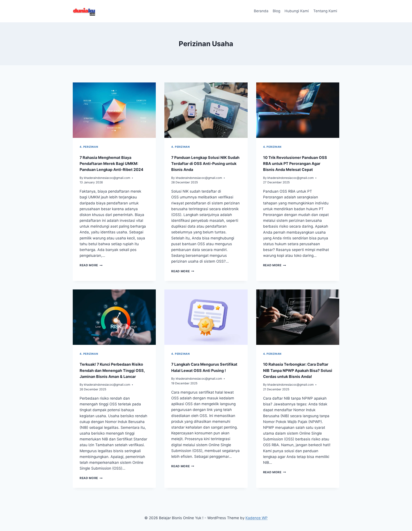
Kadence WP (256, 518)
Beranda (261, 11)
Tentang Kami (325, 11)
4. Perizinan (89, 146)
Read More (91, 265)
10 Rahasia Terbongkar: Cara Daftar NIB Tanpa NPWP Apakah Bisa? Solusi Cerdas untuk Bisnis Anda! (297, 370)
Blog (276, 11)
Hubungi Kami (297, 11)
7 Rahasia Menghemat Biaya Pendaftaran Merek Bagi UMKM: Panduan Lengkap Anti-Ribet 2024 (111, 163)
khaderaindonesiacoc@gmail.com (107, 178)
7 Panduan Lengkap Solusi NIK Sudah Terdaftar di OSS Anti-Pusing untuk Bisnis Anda (205, 163)
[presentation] (114, 110)
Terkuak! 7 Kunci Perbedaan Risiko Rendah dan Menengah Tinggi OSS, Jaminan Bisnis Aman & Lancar (112, 370)
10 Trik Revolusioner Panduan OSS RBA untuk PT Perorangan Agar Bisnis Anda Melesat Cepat (295, 163)
